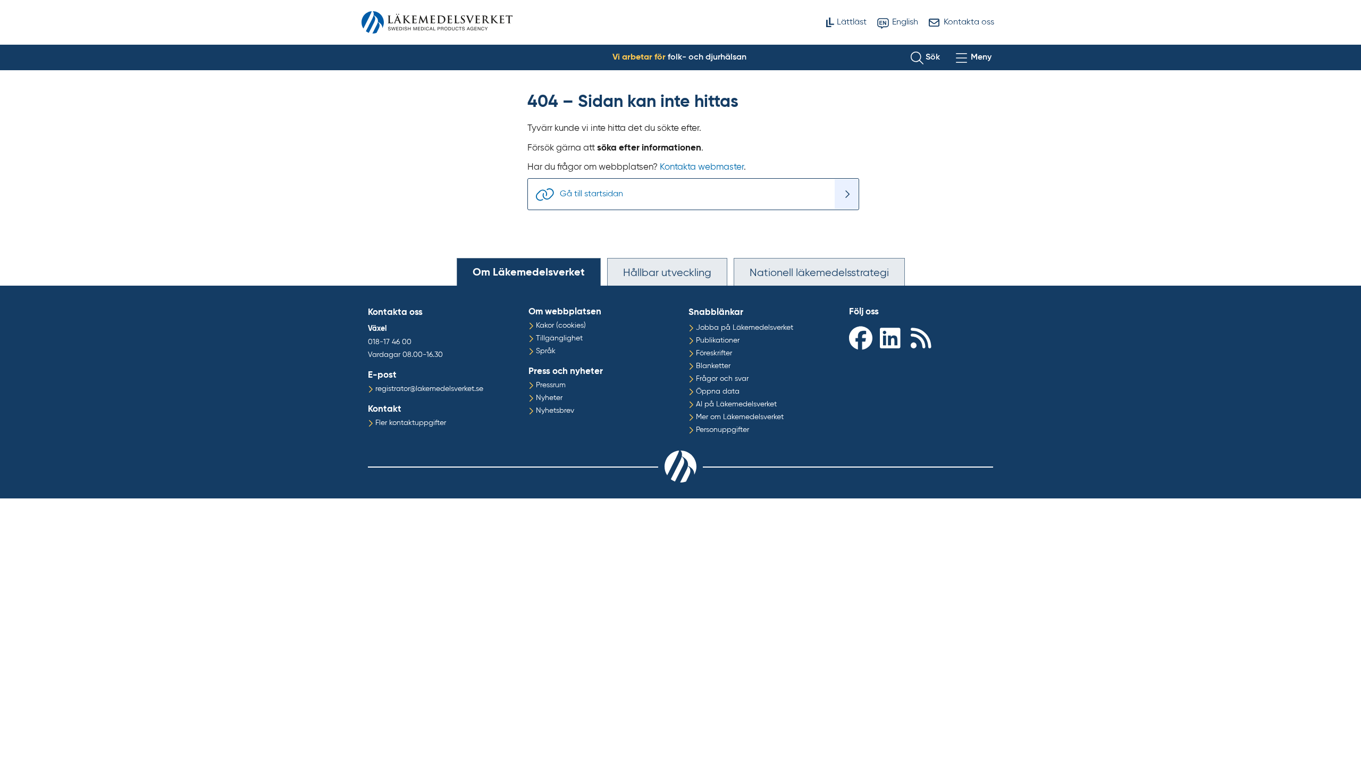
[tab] (529, 272)
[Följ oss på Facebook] (862, 337)
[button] (925, 57)
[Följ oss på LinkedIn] (892, 337)
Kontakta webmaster (702, 167)
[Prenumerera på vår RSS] (923, 337)
